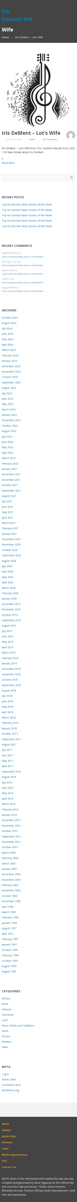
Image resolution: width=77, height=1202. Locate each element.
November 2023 (11, 371)
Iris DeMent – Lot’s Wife (31, 132)
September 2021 (11, 490)
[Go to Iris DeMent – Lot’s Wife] (38, 90)
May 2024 (7, 339)
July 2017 (7, 750)
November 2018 (11, 674)
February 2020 (10, 593)
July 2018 (7, 695)
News (5, 1031)
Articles (6, 998)
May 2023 (7, 404)
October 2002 (10, 896)
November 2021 (11, 479)
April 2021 (7, 517)
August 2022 (9, 431)
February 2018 (10, 723)
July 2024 (7, 328)
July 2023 (7, 393)
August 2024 (9, 323)
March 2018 (9, 717)
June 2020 (7, 571)
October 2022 (10, 425)
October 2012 (10, 847)
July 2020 (7, 566)
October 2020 (10, 550)
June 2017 (7, 755)
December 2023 (11, 366)
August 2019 (9, 625)
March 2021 (9, 523)
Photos (6, 1036)
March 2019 (9, 652)
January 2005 (9, 869)
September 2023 (11, 382)
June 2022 (7, 442)
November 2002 (11, 890)
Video (5, 1047)
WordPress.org (10, 1090)
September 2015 (11, 836)
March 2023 (9, 409)
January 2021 (9, 533)
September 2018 (11, 685)
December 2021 (11, 474)
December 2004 (11, 874)
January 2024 (9, 360)
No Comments (50, 139)
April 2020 (7, 582)
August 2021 (9, 496)
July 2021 (7, 501)
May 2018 (7, 706)
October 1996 (10, 950)
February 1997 (10, 939)
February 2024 (10, 355)
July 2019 (7, 631)
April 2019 (7, 647)
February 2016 (10, 809)
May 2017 (7, 760)
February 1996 (10, 955)
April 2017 (7, 766)
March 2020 (9, 588)
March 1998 (9, 912)
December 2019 (11, 604)
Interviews (8, 1014)
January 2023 (9, 414)
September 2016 (11, 771)
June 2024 (7, 333)
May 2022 (7, 447)
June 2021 (7, 506)
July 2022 (7, 436)
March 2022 (9, 458)
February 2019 (10, 658)
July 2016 (7, 782)
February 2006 (10, 858)
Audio (32, 139)
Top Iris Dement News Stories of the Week (27, 204)
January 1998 (9, 923)
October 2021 (10, 485)
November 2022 (11, 420)
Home (5, 37)
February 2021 (10, 528)
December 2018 (11, 668)
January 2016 (9, 814)
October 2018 (10, 679)
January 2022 (9, 469)
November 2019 (11, 609)
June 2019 (7, 636)
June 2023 (7, 398)
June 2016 (7, 787)
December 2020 (11, 539)
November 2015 (11, 825)
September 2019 (11, 620)
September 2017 (11, 739)
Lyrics (5, 1020)
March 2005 (9, 863)
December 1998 (11, 901)
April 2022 (7, 452)
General (6, 1009)
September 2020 (11, 555)
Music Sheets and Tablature (18, 1025)
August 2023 (9, 387)
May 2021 (7, 512)
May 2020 (7, 577)
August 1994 (9, 966)
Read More (8, 162)
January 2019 (9, 663)
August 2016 (9, 777)
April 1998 (7, 906)
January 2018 (9, 728)
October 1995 (10, 960)
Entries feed (9, 1079)
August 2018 (9, 690)
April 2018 (7, 712)
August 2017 (9, 744)
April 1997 (7, 933)
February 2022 (10, 463)
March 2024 (9, 350)
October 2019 (10, 615)
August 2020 (9, 560)
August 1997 (9, 928)
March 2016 (9, 804)
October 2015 (10, 831)
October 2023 (10, 377)
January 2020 (9, 598)
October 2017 (10, 733)
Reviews (6, 1041)
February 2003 (10, 885)
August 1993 (9, 971)
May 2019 (7, 641)
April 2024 (7, 344)
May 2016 (7, 793)
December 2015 (11, 820)
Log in (5, 1074)
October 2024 (10, 317)
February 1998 (10, 917)
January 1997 (9, 944)
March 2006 (9, 852)
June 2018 (7, 701)
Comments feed (11, 1085)
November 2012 (11, 841)
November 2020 (11, 544)
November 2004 (11, 879)
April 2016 (7, 798)
